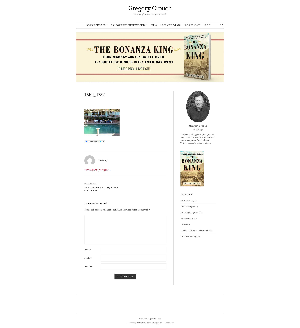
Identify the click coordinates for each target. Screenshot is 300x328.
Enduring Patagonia (189, 212)
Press (154, 25)
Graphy (156, 323)
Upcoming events (170, 25)
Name (87, 250)
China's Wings (186, 206)
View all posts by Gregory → (97, 170)
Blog (207, 25)
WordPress (141, 323)
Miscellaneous (186, 218)
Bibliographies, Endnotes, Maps (128, 25)
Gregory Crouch (150, 8)
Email (87, 258)
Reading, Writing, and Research (194, 230)
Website (88, 266)
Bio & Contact (192, 25)
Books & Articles (95, 25)
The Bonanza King (188, 236)
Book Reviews (186, 200)
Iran (184, 224)
